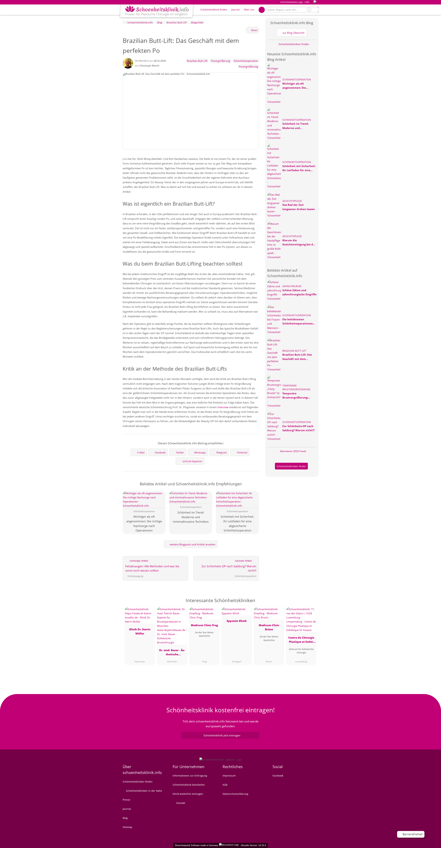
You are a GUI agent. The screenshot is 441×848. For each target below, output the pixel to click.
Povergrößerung (220, 61)
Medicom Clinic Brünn (269, 627)
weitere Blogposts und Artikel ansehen (192, 544)
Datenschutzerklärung (235, 793)
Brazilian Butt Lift (197, 61)
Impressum (229, 775)
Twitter (180, 452)
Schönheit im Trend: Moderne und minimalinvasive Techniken (295, 126)
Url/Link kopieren (192, 461)
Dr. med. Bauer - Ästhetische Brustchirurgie (172, 652)
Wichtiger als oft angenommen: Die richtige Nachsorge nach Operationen (298, 86)
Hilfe (307, 2)
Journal (235, 9)
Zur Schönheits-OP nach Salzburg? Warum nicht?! (298, 428)
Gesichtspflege (292, 201)
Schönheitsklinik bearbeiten (189, 784)
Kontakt (180, 803)
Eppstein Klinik (237, 621)
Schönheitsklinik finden (213, 9)
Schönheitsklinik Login (291, 2)
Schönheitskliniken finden (293, 44)
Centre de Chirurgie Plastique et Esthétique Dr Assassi (301, 640)
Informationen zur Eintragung (190, 775)
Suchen (316, 9)
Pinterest (242, 452)
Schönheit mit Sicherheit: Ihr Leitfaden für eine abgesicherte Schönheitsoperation (299, 168)
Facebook (160, 452)
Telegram (221, 452)
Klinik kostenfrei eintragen (188, 793)
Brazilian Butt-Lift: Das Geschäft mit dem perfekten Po (297, 357)
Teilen (254, 30)
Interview (223, 407)
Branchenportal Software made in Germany (196, 845)
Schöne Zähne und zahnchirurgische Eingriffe (299, 292)
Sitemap (127, 827)
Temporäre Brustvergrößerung (296, 387)
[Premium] (311, 601)
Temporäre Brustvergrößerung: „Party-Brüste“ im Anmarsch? (295, 396)
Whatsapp (200, 452)
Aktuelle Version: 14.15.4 (253, 845)
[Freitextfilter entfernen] (309, 9)
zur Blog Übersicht (293, 32)
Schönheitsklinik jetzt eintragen (221, 735)
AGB (225, 784)
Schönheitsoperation (246, 61)
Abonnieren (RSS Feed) (293, 451)
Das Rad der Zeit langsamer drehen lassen (298, 207)
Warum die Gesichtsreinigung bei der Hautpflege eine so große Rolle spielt (299, 242)
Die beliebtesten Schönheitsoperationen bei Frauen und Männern (298, 321)
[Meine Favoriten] (262, 9)
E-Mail (141, 452)
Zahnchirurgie (291, 286)
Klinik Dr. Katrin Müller (139, 631)
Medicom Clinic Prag (204, 625)
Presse (126, 799)
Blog (125, 818)
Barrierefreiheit (412, 834)
